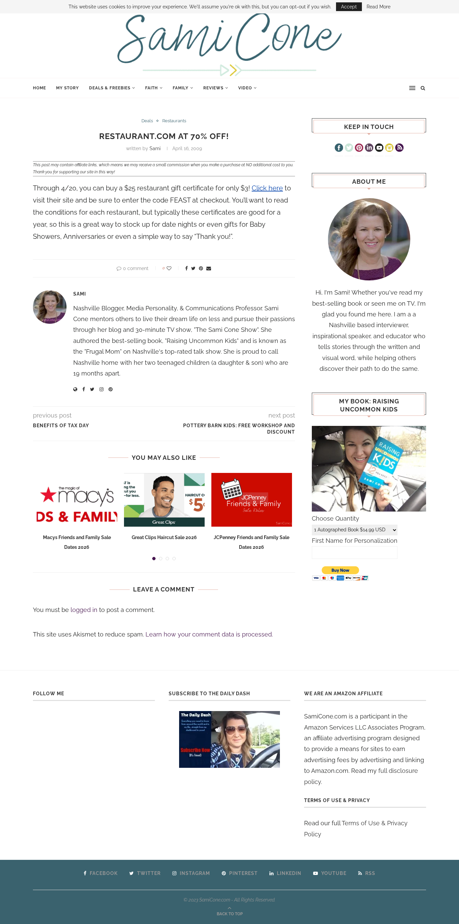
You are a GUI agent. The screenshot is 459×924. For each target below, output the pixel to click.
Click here (267, 188)
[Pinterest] (359, 148)
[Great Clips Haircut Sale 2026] (164, 500)
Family (181, 88)
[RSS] (399, 148)
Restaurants (174, 120)
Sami (155, 148)
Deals (147, 120)
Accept (349, 6)
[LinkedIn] (369, 148)
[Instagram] (389, 148)
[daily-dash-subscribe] (230, 739)
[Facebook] (339, 148)
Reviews (213, 88)
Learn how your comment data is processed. (209, 634)
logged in (84, 609)
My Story (67, 88)
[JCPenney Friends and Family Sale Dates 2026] (251, 500)
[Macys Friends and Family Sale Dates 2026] (77, 500)
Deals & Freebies (109, 88)
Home (39, 88)
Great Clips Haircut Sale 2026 (164, 537)
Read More (378, 6)
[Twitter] (349, 148)
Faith (151, 88)
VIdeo (245, 88)
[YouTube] (379, 148)
